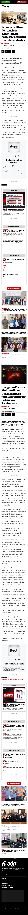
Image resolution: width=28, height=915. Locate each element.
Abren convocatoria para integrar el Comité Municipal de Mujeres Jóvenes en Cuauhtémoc (13, 333)
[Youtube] (18, 874)
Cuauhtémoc (10, 184)
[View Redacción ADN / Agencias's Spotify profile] (19, 156)
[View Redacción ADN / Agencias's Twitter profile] (12, 156)
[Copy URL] (13, 51)
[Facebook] (6, 51)
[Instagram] (4, 874)
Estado (6, 11)
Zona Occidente (11, 11)
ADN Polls (5, 208)
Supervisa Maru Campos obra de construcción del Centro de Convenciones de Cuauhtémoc (14, 310)
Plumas (4, 258)
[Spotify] (11, 874)
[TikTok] (13, 874)
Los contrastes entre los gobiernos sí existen (13, 260)
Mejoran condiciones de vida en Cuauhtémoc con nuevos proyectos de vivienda (13, 355)
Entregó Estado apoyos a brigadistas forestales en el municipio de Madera (13, 241)
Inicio (2, 11)
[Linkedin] (6, 874)
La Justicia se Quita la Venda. (10, 274)
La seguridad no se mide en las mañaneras (11, 267)
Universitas (5, 229)
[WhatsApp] (2, 51)
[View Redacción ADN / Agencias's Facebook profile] (9, 156)
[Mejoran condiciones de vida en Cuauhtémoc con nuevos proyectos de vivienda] (14, 344)
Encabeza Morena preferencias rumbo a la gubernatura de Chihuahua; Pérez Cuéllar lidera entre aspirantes (14, 211)
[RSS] (8, 874)
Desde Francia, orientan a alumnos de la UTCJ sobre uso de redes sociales (14, 231)
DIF (14, 184)
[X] (9, 51)
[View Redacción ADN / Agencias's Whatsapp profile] (15, 156)
